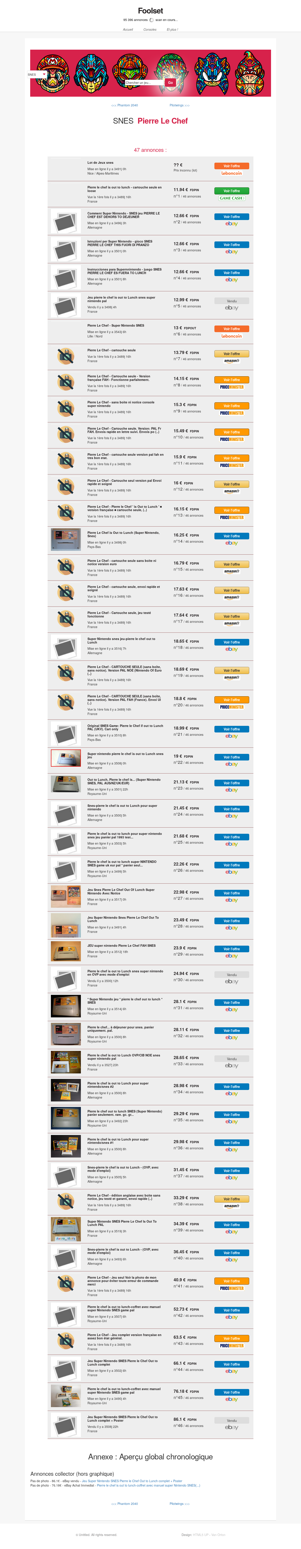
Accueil (128, 29)
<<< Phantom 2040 (124, 105)
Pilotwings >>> (179, 105)
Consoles (149, 29)
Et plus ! (172, 29)
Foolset (150, 10)
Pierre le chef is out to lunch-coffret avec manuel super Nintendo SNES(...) (148, 1485)
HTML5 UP (200, 1534)
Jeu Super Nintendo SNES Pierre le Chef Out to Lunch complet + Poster (132, 1481)
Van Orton (218, 1534)
